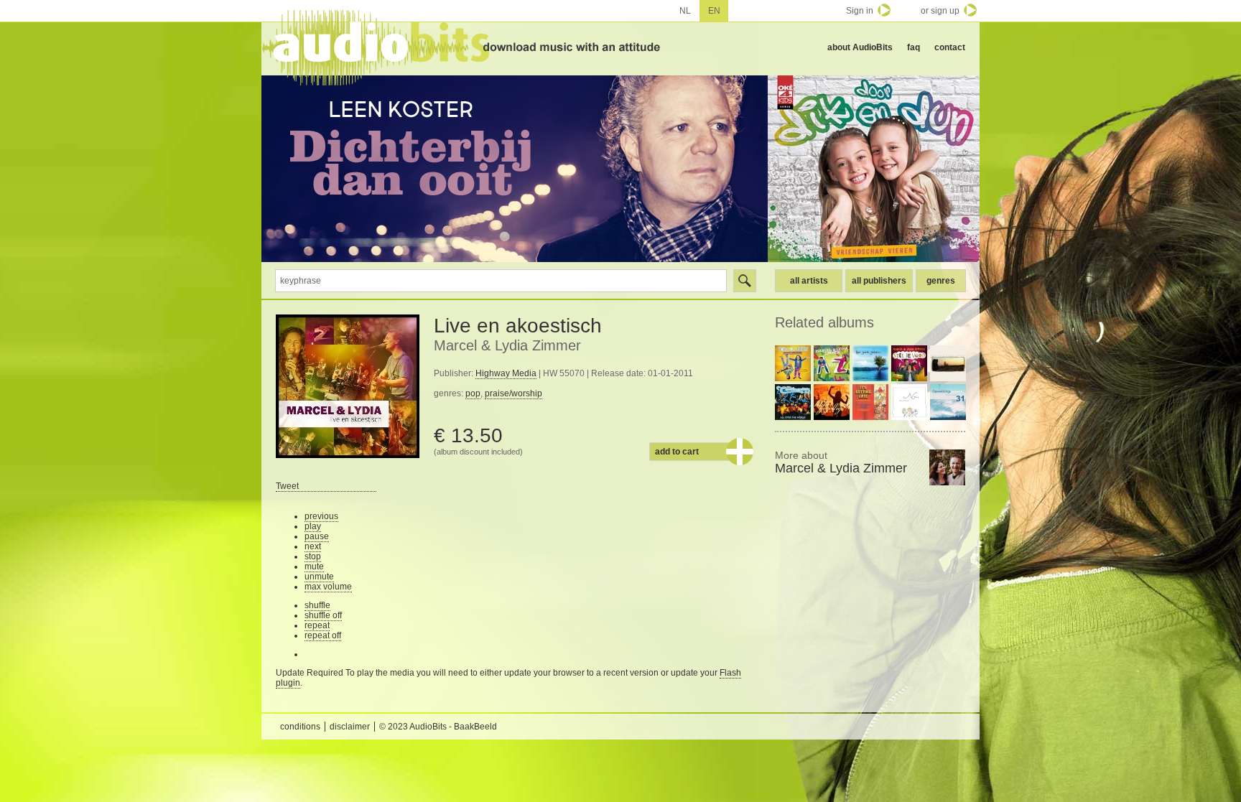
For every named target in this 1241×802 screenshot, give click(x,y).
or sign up (940, 11)
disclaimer (350, 727)
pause (317, 536)
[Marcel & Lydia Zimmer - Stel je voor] (909, 363)
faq (913, 47)
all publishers (879, 281)
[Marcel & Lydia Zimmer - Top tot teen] (793, 363)
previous (321, 516)
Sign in (859, 11)
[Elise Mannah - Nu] (909, 402)
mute (314, 566)
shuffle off (323, 615)
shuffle (317, 605)
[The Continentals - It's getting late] (870, 402)
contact (949, 47)
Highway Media (505, 373)
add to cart (677, 452)
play (313, 526)
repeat (317, 625)
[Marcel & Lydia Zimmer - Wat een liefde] (948, 363)
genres (940, 281)
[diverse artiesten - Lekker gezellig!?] (832, 402)
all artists (809, 281)
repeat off (323, 635)
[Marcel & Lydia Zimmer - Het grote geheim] (870, 363)
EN (714, 11)
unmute (319, 577)
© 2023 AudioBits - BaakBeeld (438, 727)
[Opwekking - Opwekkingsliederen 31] (948, 402)
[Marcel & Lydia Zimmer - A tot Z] (832, 363)
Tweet (287, 486)
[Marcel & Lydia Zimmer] (947, 467)
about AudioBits (860, 47)
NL (685, 11)
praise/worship (513, 393)
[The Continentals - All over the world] (793, 402)
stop (313, 556)
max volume (328, 587)
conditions (300, 727)
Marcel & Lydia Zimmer (507, 345)
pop (472, 393)
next (313, 546)
